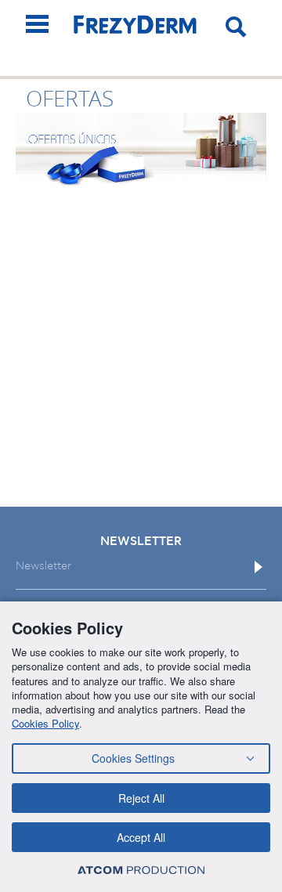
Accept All (141, 837)
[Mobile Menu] (37, 24)
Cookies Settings (133, 758)
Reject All (141, 798)
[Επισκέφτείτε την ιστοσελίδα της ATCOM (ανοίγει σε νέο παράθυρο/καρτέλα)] (141, 870)
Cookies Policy (45, 723)
